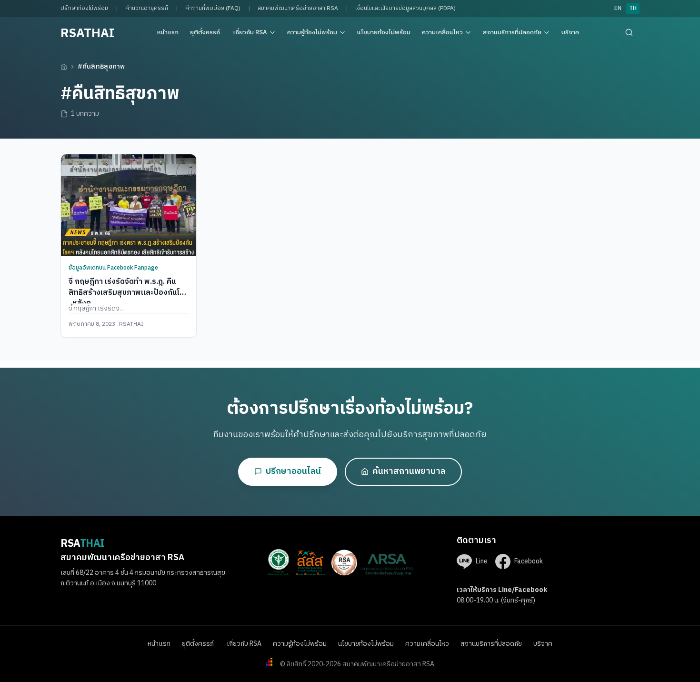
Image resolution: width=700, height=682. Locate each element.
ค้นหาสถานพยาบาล (409, 471)
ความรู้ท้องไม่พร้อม (312, 32)
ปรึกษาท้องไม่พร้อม (84, 8)
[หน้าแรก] (63, 66)
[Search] (629, 32)
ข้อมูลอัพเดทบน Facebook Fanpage (113, 267)
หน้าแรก (168, 32)
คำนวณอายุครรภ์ (146, 8)
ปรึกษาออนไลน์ (293, 471)
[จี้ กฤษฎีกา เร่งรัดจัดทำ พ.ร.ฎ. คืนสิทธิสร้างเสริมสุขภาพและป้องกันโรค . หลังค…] (128, 205)
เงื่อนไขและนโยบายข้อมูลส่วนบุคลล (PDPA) (405, 8)
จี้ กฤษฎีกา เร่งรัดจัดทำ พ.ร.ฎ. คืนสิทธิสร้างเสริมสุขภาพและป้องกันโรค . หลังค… (129, 292)
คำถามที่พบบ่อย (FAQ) (212, 8)
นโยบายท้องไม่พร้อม (383, 32)
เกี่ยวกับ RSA (250, 32)
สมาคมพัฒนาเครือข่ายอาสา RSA (298, 8)
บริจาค (570, 32)
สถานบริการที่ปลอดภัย (512, 32)
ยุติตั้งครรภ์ (205, 32)
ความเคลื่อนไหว (442, 32)
